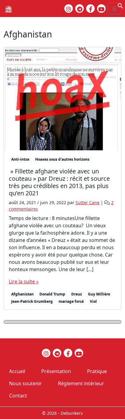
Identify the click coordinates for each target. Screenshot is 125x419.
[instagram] (68, 8)
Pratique (97, 371)
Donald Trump (52, 294)
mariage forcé (71, 301)
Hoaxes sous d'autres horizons (62, 159)
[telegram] (79, 8)
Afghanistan (22, 294)
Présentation (56, 371)
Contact (18, 395)
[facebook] (90, 8)
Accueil (17, 371)
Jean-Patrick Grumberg (32, 301)
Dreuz (76, 294)
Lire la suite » (24, 281)
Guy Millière (99, 294)
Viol (93, 301)
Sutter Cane (88, 202)
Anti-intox (20, 159)
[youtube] (101, 8)
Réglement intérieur (81, 383)
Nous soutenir (25, 383)
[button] (120, 5)
